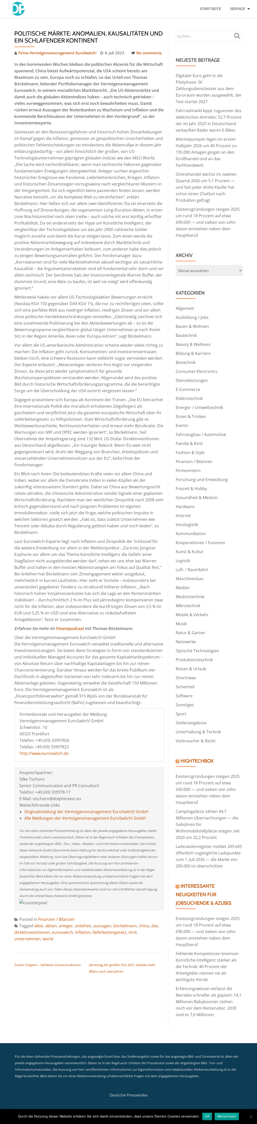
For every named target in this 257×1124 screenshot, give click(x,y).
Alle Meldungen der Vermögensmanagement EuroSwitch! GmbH (85, 818)
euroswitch (62, 932)
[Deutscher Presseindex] (19, 9)
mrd (132, 932)
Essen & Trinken (191, 416)
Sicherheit (185, 687)
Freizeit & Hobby (191, 488)
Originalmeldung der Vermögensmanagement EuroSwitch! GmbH (86, 811)
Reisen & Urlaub (191, 668)
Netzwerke (186, 641)
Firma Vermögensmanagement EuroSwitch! (57, 52)
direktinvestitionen (32, 932)
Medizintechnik (190, 596)
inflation (83, 932)
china (144, 926)
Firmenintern (188, 470)
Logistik (183, 560)
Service (237, 9)
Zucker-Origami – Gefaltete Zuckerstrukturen (47, 965)
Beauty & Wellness (193, 344)
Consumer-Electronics (197, 371)
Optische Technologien (197, 650)
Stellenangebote (191, 723)
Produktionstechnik (194, 659)
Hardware (185, 506)
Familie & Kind (189, 443)
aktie (38, 926)
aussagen (102, 926)
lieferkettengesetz (109, 932)
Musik (181, 623)
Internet (183, 515)
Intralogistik (187, 524)
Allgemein (185, 308)
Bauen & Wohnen (192, 326)
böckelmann (125, 926)
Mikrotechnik (188, 605)
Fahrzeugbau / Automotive (201, 434)
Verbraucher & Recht (196, 741)
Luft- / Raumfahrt (192, 569)
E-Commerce (188, 389)
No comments (149, 52)
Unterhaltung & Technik (198, 732)
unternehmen (27, 939)
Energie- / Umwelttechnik (199, 407)
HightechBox (197, 761)
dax (154, 926)
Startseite (210, 9)
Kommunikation (191, 533)
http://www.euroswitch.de (44, 753)
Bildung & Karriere (193, 353)
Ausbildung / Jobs (192, 317)
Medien (183, 587)
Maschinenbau (190, 578)
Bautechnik (186, 335)
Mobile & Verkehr (192, 614)
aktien (51, 926)
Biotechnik (186, 362)
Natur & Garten (190, 632)
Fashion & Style (190, 452)
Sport (181, 714)
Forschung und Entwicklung (202, 479)
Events (182, 425)
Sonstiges (185, 705)
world (48, 939)
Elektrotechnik (189, 398)
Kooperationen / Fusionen (200, 542)
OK (207, 1116)
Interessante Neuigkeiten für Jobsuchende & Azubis (203, 894)
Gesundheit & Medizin (197, 497)
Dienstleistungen (192, 380)
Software (184, 696)
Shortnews (186, 678)
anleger (66, 926)
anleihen (83, 926)
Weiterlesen (226, 1116)
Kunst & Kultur (190, 551)
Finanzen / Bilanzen (56, 919)
